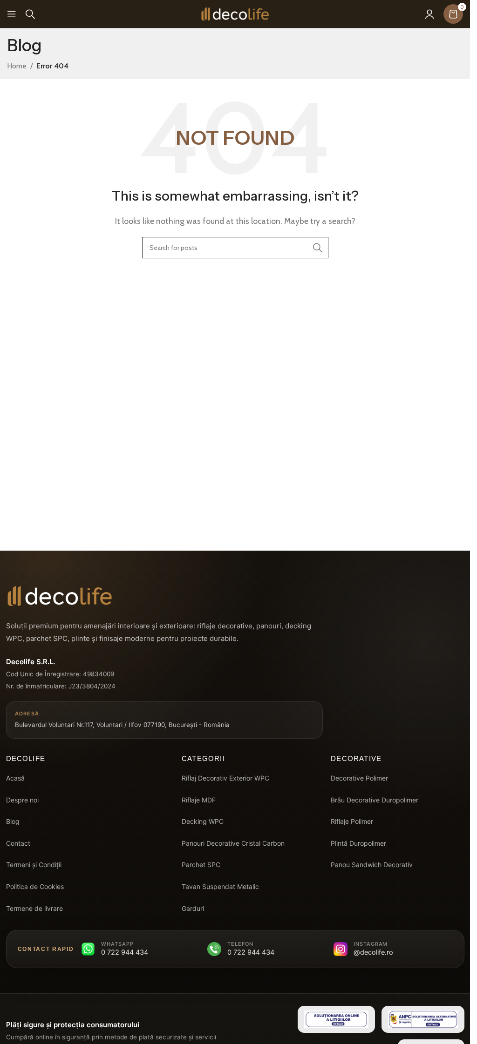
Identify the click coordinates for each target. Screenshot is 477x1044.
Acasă (15, 778)
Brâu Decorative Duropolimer (374, 800)
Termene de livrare (34, 908)
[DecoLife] (59, 596)
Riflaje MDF (199, 800)
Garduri (193, 908)
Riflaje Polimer (352, 821)
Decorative (356, 758)
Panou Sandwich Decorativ (372, 865)
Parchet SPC (201, 865)
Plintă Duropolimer (358, 843)
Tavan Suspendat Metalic (220, 886)
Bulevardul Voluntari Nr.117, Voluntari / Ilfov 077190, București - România (122, 719)
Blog (13, 821)
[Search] (30, 14)
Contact (18, 843)
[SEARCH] (317, 247)
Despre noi (22, 800)
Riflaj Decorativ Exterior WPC (225, 778)
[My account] (429, 14)
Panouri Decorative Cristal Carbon (233, 843)
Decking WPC (203, 821)
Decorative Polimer (359, 778)
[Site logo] (235, 13)
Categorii (203, 758)
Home (17, 65)
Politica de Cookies (35, 886)
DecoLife (26, 758)
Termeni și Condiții (33, 865)
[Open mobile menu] (11, 14)
